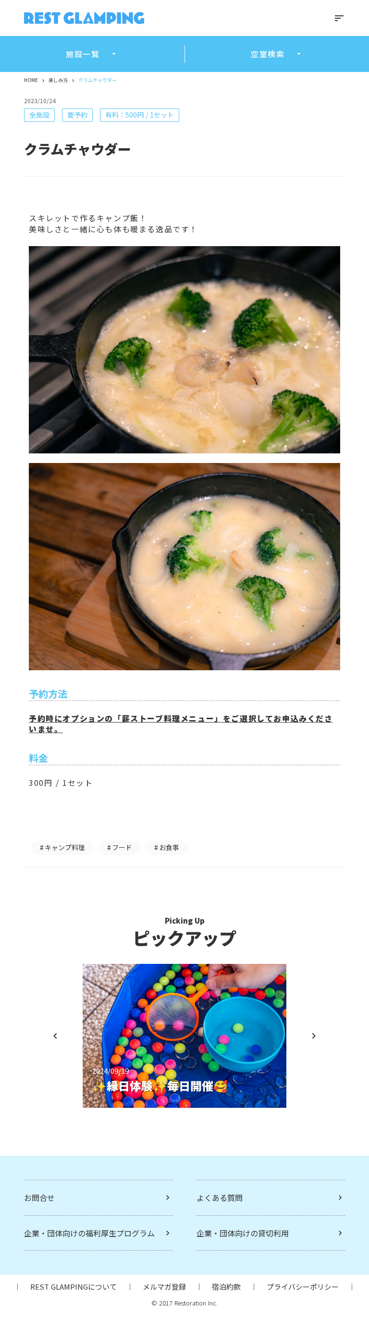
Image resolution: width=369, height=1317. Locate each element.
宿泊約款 (226, 1286)
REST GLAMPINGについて (73, 1286)
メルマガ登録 (164, 1286)
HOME (31, 80)
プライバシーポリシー (303, 1286)
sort (339, 18)
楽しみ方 (58, 80)
